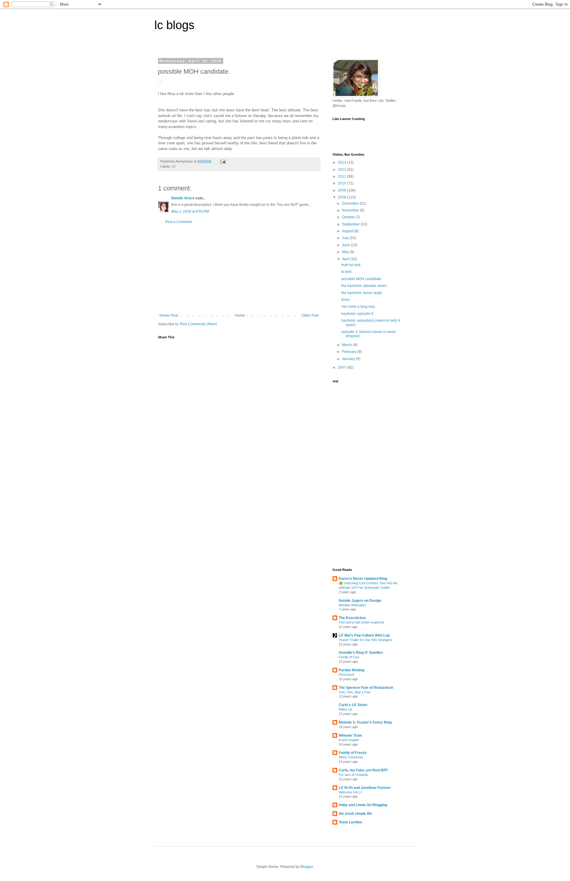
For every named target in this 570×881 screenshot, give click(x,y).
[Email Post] (223, 161)
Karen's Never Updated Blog (363, 579)
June (346, 245)
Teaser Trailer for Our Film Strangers (365, 640)
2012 (342, 170)
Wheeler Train (350, 735)
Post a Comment (178, 222)
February (349, 352)
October (349, 217)
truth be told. (351, 265)
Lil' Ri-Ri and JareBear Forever (365, 788)
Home (240, 315)
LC (174, 166)
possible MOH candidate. (361, 279)
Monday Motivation (352, 605)
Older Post (310, 315)
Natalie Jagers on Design (360, 601)
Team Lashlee (350, 822)
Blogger (306, 867)
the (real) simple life (355, 813)
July (345, 238)
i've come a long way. (358, 306)
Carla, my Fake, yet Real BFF (363, 770)
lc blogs (174, 24)
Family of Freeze (353, 753)
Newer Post (168, 315)
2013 (342, 162)
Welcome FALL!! (350, 792)
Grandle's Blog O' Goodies (361, 653)
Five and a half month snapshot (361, 622)
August (348, 231)
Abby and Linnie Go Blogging (363, 805)
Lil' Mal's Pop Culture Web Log (364, 635)
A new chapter (349, 740)
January (349, 359)
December (351, 203)
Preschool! (346, 674)
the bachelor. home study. (361, 293)
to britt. (346, 272)
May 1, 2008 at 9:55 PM (190, 211)
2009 (342, 190)
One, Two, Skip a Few (354, 692)
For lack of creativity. (354, 774)
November (351, 210)
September (351, 224)
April (346, 259)
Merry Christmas (351, 757)
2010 (342, 183)
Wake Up (345, 709)
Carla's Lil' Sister (353, 705)
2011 (342, 176)
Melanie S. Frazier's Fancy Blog (365, 722)
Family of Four (349, 657)
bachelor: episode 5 (357, 314)
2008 (342, 197)
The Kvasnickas (352, 618)
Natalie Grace (182, 198)
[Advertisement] (239, 269)
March (347, 345)
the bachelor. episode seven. (364, 286)
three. (346, 300)
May (346, 252)
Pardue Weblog (351, 670)
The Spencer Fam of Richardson (366, 688)
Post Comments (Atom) (198, 324)
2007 (342, 367)
